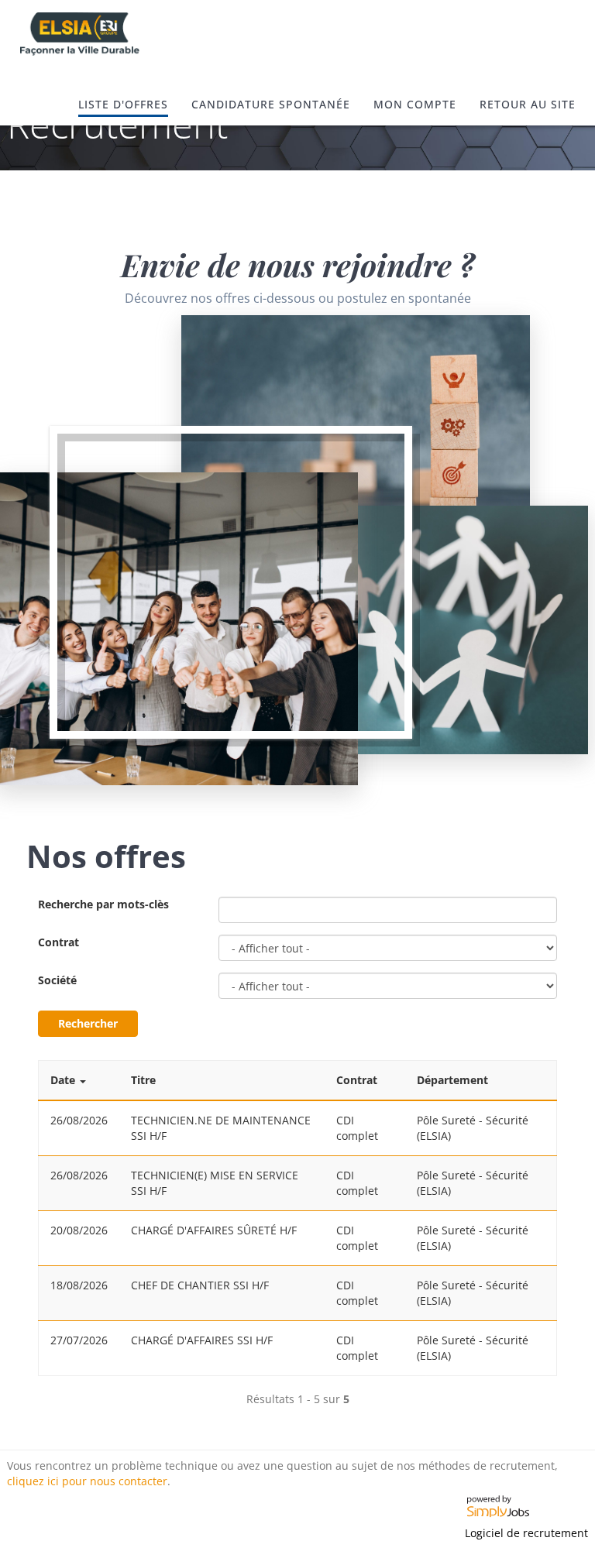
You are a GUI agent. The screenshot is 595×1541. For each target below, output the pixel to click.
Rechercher (88, 1023)
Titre (143, 1080)
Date (62, 1080)
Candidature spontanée (270, 104)
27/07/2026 (79, 1340)
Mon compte (414, 104)
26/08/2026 (79, 1120)
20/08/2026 (79, 1230)
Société (57, 980)
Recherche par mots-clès (103, 904)
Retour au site (528, 104)
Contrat (58, 942)
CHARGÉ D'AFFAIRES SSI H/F (202, 1340)
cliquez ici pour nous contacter (87, 1481)
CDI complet (357, 1128)
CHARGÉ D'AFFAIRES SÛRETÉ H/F (214, 1230)
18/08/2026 (79, 1285)
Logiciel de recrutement (526, 1533)
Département (452, 1080)
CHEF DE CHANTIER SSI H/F (200, 1285)
